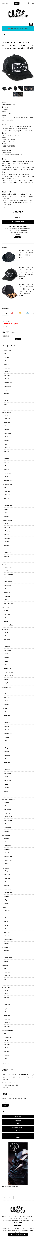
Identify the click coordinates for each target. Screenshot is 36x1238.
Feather (7, 447)
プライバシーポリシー (9, 1082)
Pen (6, 918)
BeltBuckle (8, 386)
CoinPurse (8, 813)
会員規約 (5, 1087)
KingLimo (5, 1009)
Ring (6, 353)
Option (7, 683)
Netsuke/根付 (9, 939)
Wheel (7, 462)
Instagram (18, 1120)
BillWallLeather (7, 987)
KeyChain (8, 379)
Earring (7, 429)
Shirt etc (7, 614)
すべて (5, 313)
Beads (7, 469)
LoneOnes (6, 868)
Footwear (8, 588)
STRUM (5, 564)
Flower (7, 458)
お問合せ (5, 1079)
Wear (6, 400)
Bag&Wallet (8, 581)
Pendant (7, 368)
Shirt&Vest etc (9, 574)
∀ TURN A (6, 607)
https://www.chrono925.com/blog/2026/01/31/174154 (17, 207)
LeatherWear (9, 567)
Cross (7, 451)
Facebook (18, 1130)
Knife (6, 921)
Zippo (6, 389)
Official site (18, 1117)
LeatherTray (8, 957)
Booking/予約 (9, 603)
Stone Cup (8, 476)
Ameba (18, 1137)
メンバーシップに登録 (11, 228)
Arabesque (8, 473)
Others (7, 408)
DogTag (7, 360)
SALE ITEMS (6, 1063)
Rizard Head (6, 835)
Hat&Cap (7, 397)
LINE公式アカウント (18, 1127)
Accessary (8, 596)
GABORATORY (7, 521)
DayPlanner (8, 820)
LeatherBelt (8, 816)
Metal (6, 466)
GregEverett (6, 947)
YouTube (18, 1134)
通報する (18, 234)
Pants (6, 578)
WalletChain (8, 382)
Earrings (7, 375)
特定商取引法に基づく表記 (10, 1085)
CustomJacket (9, 675)
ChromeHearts (7, 350)
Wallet (7, 393)
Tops (6, 570)
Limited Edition (9, 480)
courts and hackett (8, 1030)
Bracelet (7, 371)
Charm (7, 357)
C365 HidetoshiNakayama (10, 915)
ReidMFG (5, 709)
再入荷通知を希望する (18, 221)
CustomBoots (9, 672)
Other (6, 903)
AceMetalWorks (7, 484)
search (17, 3)
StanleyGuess (7, 629)
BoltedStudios (7, 687)
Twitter (18, 1124)
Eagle (6, 444)
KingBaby (5, 965)
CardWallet (8, 954)
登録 (5, 1105)
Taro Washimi (7, 412)
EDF (4, 908)
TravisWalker (6, 745)
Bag (6, 404)
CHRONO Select (7, 1037)
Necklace (7, 364)
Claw (6, 455)
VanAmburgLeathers (9, 799)
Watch (7, 664)
